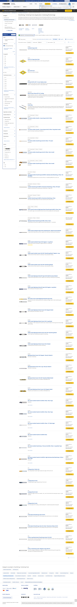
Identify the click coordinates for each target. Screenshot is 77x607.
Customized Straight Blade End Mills (34, 573)
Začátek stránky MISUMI (6, 12)
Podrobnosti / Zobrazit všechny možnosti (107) (9, 91)
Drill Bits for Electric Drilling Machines (9, 578)
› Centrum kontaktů (65, 597)
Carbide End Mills (6, 573)
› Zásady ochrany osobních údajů (51, 597)
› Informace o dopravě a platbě (38, 598)
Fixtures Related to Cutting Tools (20, 575)
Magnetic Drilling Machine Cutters (59, 575)
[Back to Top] (76, 600)
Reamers (71, 573)
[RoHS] (48, 589)
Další (73, 42)
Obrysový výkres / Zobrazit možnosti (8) (8, 49)
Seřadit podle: (35, 42)
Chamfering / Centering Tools (22, 12)
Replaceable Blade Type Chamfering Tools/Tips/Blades (33, 582)
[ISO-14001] (40, 589)
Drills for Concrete (30, 578)
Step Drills (29, 575)
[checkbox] (9, 46)
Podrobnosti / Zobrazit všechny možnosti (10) (9, 108)
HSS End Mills (13, 573)
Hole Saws (34, 575)
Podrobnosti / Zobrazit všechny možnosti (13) (9, 67)
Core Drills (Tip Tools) (49, 575)
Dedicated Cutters (44, 573)
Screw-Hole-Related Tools (64, 573)
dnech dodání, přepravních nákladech (43, 39)
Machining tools (14, 12)
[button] (67, 1)
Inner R (6, 25)
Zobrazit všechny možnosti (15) (9, 159)
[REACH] (52, 589)
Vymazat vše (13, 34)
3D (31, 405)
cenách (50, 39)
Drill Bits (57, 573)
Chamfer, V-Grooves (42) (8, 23)
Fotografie (61, 39)
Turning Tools (51, 573)
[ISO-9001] (35, 589)
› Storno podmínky (58, 597)
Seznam (55, 39)
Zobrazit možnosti (7, 127)
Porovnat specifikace (70, 39)
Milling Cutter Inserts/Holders (21, 573)
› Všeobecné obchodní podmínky (41, 597)
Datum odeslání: (50, 42)
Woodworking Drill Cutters (21, 578)
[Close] (69, 6)
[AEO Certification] (44, 589)
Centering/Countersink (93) (9, 21)
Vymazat (14, 51)
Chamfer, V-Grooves (16, 582)
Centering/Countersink (6, 582)
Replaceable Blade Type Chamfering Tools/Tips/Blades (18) (10, 28)
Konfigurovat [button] (69, 53)
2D (30, 405)
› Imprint (35, 597)
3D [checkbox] (5, 166)
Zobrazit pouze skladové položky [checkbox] (9, 40)
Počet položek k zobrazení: (22, 42)
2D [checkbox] (5, 164)
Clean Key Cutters (41, 575)
